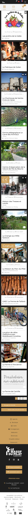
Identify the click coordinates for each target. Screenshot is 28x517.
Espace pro (13, 442)
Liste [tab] (4, 9)
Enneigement (14, 429)
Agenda (14, 419)
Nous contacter (15, 467)
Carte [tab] (13, 9)
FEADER (9, 513)
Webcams (14, 432)
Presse (21, 499)
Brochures (14, 436)
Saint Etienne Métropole (8, 510)
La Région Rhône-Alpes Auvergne (20, 506)
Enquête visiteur (14, 439)
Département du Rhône (13, 503)
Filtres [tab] (23, 9)
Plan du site (18, 497)
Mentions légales (8, 497)
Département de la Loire (12, 506)
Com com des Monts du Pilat (7, 503)
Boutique (15, 422)
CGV (23, 497)
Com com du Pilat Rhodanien (20, 503)
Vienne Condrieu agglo (20, 510)
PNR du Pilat (14, 510)
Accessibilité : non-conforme (14, 495)
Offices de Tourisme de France (6, 506)
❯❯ (25, 398)
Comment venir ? (15, 472)
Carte (15, 426)
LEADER (15, 513)
